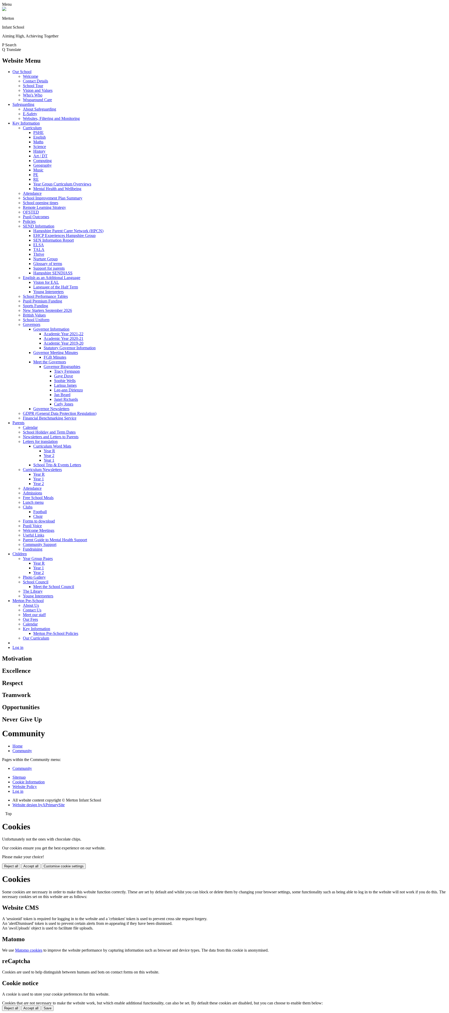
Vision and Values (37, 90)
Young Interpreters (48, 291)
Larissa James (65, 385)
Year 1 (49, 460)
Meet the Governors (49, 362)
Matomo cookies (28, 950)
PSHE (38, 132)
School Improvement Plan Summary (52, 198)
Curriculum (32, 128)
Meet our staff (34, 614)
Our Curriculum (36, 638)
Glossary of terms (47, 263)
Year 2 (49, 455)
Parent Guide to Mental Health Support (55, 540)
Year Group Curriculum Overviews (62, 184)
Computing (42, 160)
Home (17, 746)
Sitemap (19, 777)
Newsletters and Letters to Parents (50, 437)
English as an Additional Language (51, 277)
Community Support (39, 544)
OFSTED (31, 212)
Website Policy (24, 786)
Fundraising (32, 549)
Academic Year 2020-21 (63, 338)
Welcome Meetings (38, 530)
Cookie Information (28, 782)
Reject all (11, 866)
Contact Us (32, 610)
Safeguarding (23, 104)
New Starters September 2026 (47, 310)
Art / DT (40, 156)
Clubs (27, 507)
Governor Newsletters (51, 409)
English (39, 137)
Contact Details (35, 81)
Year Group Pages (38, 558)
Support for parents (49, 268)
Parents (18, 423)
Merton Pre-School (28, 600)
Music (38, 170)
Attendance (32, 193)
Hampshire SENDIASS (52, 273)
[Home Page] (4, 9)
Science (39, 146)
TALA (38, 249)
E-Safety (30, 114)
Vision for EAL (46, 282)
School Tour (33, 85)
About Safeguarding (39, 109)
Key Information (26, 123)
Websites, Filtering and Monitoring (51, 118)
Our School (21, 71)
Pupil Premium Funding (42, 301)
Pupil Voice (32, 526)
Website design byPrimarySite (38, 805)
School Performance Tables (45, 296)
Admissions (32, 493)
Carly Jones (63, 404)
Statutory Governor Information (70, 348)
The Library (33, 591)
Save (47, 1008)
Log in (17, 647)
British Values (34, 315)
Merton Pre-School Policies (55, 633)
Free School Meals (38, 497)
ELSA (38, 245)
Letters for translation (40, 441)
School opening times (40, 203)
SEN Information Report (53, 240)
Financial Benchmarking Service (49, 418)
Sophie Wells (65, 380)
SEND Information (38, 226)
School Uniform (36, 320)
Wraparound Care (37, 100)
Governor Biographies (62, 366)
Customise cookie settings (64, 866)
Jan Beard (62, 394)
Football (40, 511)
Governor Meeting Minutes (55, 352)
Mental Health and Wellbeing (57, 188)
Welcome (30, 76)
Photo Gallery (34, 577)
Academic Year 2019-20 (63, 343)
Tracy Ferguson (67, 371)
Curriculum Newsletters (42, 469)
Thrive (38, 254)
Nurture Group (45, 259)
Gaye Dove (63, 376)
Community (22, 751)
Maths (38, 142)
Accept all (30, 866)
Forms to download (39, 521)
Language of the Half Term (55, 287)
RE (36, 179)
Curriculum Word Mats (52, 446)
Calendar (30, 427)
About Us (31, 605)
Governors (31, 324)
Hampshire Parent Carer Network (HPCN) (68, 231)
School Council (35, 582)
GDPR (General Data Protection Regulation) (59, 413)
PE (35, 174)
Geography (42, 165)
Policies (29, 221)
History (39, 151)
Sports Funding (35, 306)
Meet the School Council (53, 586)
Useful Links (33, 535)
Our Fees (30, 619)
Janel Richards (66, 399)
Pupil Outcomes (36, 217)
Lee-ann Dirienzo (68, 390)
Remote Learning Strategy (44, 207)
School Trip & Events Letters (57, 465)
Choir (38, 516)
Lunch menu (33, 502)
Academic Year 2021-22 (63, 334)
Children (19, 554)
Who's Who (32, 95)
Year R (49, 451)
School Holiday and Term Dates (49, 432)
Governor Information (51, 329)
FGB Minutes (55, 357)
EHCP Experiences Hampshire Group (64, 235)
